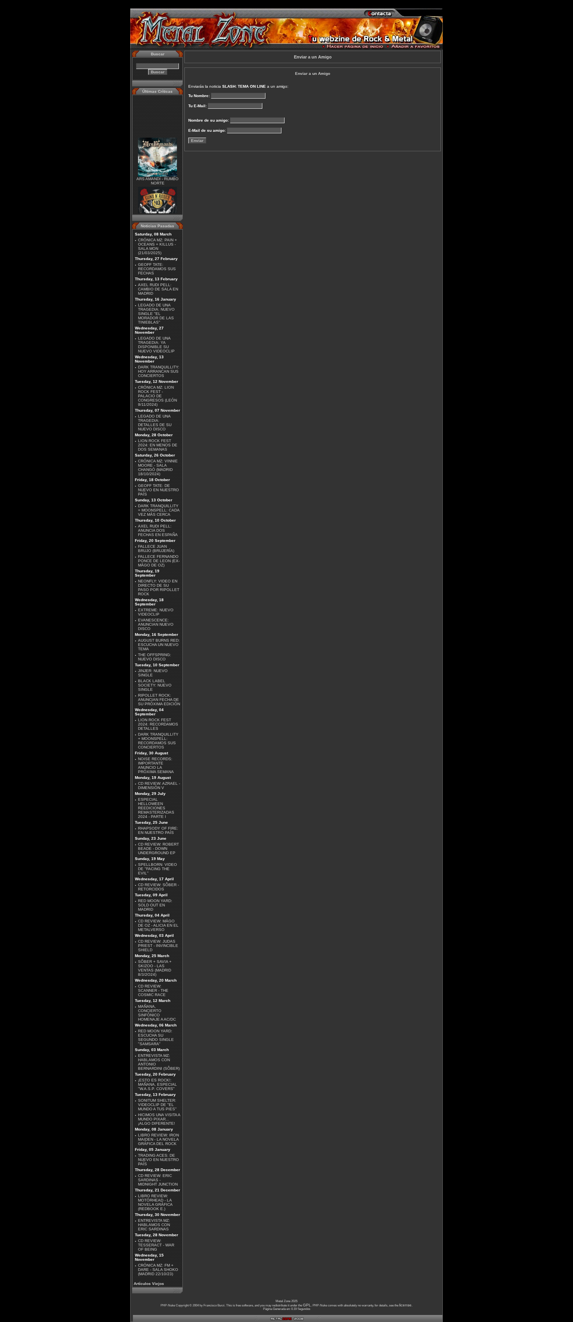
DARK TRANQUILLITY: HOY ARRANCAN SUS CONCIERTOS (158, 371)
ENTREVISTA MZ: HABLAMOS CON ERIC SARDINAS (154, 1224)
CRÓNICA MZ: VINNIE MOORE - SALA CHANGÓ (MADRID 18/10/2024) (158, 467)
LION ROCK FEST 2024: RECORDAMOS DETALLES (158, 724)
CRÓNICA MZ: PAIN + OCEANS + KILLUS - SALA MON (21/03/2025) (157, 246)
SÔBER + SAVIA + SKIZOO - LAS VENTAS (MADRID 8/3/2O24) (155, 968)
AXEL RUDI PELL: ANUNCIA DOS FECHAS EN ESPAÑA (158, 530)
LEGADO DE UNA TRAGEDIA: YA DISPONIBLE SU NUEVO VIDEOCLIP (156, 344)
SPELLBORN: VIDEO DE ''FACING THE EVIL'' (157, 868)
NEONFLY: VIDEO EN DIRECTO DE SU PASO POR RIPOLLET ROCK (158, 587)
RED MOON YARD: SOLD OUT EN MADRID (155, 905)
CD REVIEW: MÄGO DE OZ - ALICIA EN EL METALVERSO (158, 925)
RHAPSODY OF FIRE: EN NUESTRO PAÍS (158, 830)
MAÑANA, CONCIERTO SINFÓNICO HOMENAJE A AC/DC (157, 1012)
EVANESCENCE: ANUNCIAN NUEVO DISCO (155, 624)
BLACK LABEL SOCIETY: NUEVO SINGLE (155, 685)
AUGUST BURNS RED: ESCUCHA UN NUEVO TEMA (159, 644)
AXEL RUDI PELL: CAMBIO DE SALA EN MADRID (158, 289)
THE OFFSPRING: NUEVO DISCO (154, 657)
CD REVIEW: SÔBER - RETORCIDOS (158, 887)
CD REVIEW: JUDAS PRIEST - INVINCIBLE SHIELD (158, 945)
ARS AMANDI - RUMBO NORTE (157, 175)
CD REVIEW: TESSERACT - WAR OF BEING (156, 1245)
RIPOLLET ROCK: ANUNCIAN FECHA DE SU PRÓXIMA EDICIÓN (159, 699)
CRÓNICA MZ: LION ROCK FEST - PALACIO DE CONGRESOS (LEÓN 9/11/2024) (157, 396)
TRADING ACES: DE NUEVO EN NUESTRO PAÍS (158, 1159)
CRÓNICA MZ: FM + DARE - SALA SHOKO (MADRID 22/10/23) (158, 1269)
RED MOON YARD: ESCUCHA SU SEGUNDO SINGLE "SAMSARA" (156, 1037)
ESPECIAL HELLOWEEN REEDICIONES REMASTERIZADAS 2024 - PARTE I (156, 808)
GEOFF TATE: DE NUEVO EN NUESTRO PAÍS (158, 489)
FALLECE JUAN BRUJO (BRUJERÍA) (156, 548)
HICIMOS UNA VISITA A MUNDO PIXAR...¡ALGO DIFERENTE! (159, 1119)
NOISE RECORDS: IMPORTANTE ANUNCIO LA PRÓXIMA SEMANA (156, 765)
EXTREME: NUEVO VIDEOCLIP (155, 612)
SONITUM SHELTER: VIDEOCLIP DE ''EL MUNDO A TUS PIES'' (157, 1104)
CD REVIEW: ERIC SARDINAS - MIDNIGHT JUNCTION (158, 1179)
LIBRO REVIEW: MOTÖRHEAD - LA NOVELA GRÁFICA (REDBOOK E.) (155, 1202)
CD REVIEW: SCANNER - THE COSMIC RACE (153, 990)
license (405, 1305)
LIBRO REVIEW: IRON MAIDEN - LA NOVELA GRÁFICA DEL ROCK (158, 1139)
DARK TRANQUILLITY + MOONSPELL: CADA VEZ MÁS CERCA (158, 510)
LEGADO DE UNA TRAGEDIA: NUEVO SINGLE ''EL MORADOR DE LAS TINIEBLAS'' (156, 313)
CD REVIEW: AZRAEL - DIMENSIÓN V (159, 785)
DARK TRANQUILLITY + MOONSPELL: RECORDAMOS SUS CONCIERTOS (158, 740)
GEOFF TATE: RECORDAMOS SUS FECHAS (157, 268)
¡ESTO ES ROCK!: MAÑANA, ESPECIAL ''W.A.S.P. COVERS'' (157, 1084)
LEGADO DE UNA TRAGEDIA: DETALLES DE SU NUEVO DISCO (155, 422)
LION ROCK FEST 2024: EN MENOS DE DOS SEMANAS (157, 445)
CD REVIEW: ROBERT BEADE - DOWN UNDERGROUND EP (158, 848)
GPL (307, 1305)
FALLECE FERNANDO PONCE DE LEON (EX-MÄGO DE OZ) (159, 560)
